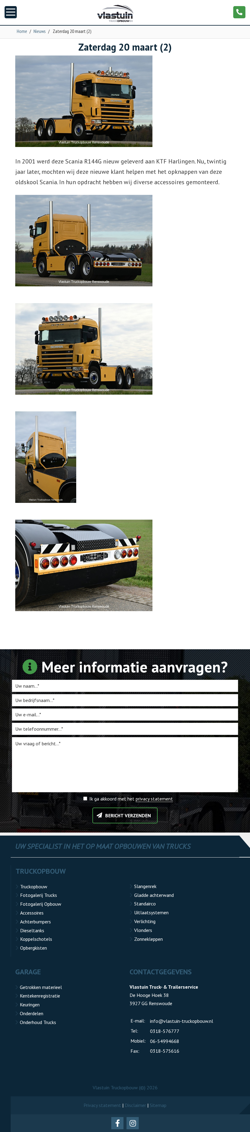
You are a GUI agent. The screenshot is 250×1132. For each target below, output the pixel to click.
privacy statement (154, 799)
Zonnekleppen (148, 939)
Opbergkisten (33, 948)
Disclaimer (135, 1105)
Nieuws (40, 31)
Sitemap (158, 1105)
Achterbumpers (35, 922)
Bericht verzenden (128, 815)
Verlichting (144, 921)
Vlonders (143, 930)
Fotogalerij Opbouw (40, 904)
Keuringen (30, 1004)
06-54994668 (164, 1041)
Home (22, 31)
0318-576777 (164, 1031)
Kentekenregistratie (40, 996)
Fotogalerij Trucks (38, 895)
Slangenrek (145, 886)
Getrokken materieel (41, 987)
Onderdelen (31, 1013)
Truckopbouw (33, 886)
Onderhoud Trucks (38, 1022)
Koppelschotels (36, 939)
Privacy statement (102, 1105)
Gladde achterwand (154, 895)
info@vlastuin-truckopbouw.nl (181, 1021)
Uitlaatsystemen (151, 912)
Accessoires (32, 913)
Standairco (145, 904)
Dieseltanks (32, 930)
